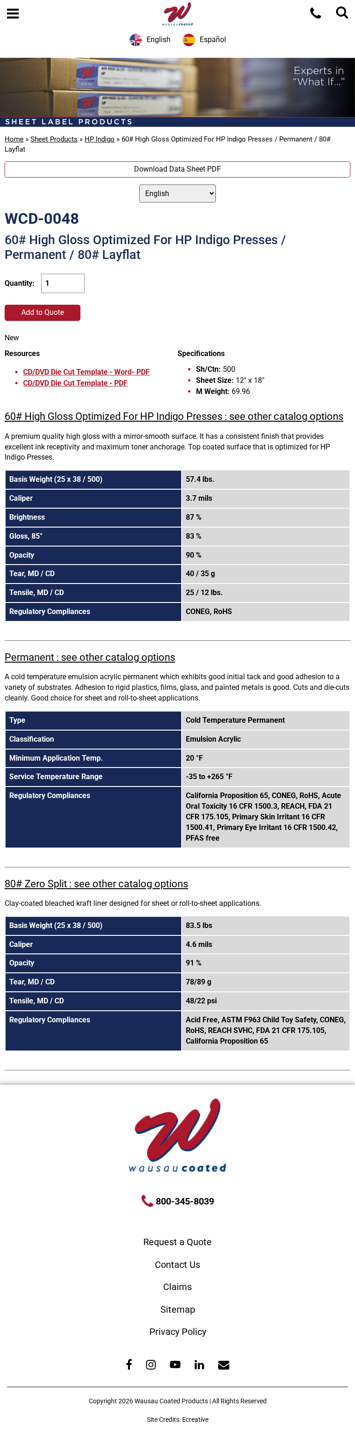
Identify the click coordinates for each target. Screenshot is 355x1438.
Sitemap (177, 1309)
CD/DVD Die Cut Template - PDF (75, 383)
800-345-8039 (183, 1201)
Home (14, 139)
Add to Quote (42, 312)
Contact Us (177, 1264)
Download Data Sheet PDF (177, 169)
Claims (177, 1286)
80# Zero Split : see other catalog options (96, 884)
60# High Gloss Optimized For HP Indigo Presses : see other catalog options (174, 416)
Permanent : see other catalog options (90, 657)
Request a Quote (177, 1241)
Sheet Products (54, 139)
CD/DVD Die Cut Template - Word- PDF (86, 372)
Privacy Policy (177, 1331)
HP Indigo (100, 139)
